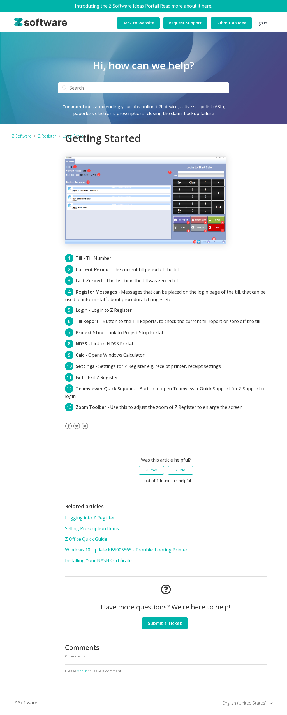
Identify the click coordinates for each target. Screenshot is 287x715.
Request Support (185, 23)
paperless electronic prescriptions (109, 113)
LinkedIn (84, 429)
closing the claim (164, 113)
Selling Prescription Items (92, 528)
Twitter (76, 429)
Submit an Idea (231, 23)
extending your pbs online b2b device (138, 107)
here (206, 6)
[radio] (151, 470)
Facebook (68, 429)
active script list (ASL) (202, 107)
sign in (82, 670)
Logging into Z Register (90, 518)
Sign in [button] (261, 23)
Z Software (25, 703)
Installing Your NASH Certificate (98, 560)
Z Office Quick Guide (86, 539)
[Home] (40, 22)
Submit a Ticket (165, 623)
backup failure (199, 113)
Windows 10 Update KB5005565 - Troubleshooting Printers (127, 550)
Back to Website (138, 23)
